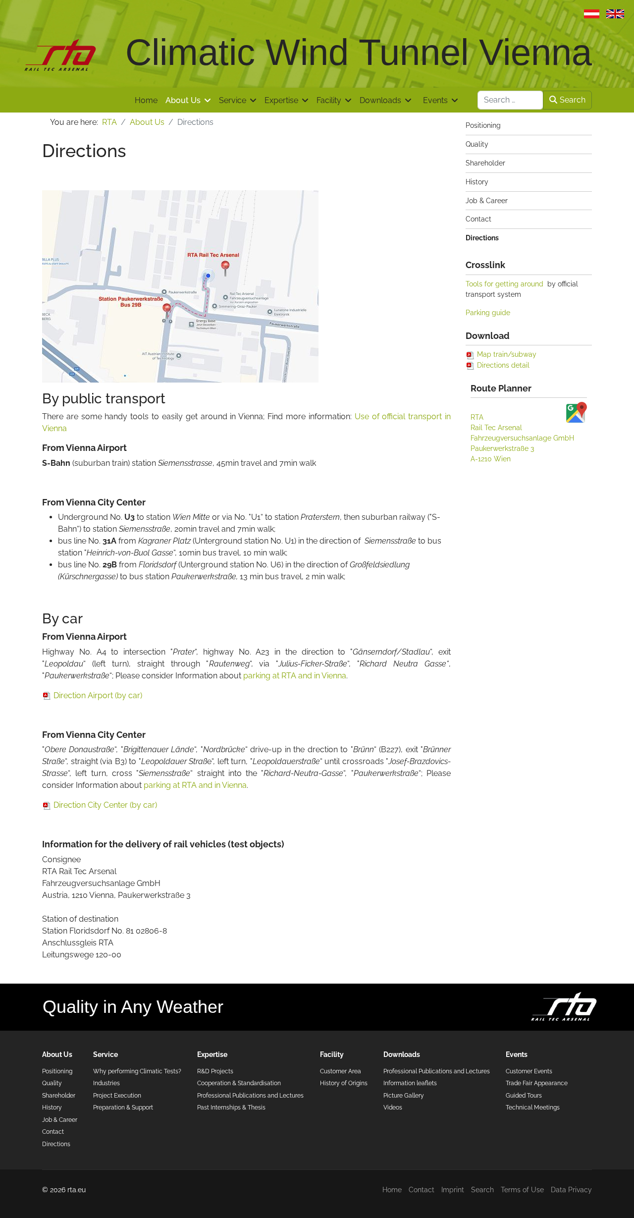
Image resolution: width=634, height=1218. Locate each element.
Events (435, 100)
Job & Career (487, 201)
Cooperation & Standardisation (239, 1083)
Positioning (483, 125)
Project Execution (117, 1095)
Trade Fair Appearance (537, 1083)
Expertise (281, 100)
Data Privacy (571, 1190)
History (477, 182)
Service (232, 100)
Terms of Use (522, 1190)
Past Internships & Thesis (231, 1107)
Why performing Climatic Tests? (137, 1071)
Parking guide (488, 313)
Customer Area (340, 1071)
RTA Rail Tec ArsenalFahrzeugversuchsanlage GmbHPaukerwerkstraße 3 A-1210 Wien (522, 438)
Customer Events (529, 1071)
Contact (478, 219)
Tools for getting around (504, 284)
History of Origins (344, 1083)
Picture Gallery (403, 1095)
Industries (106, 1083)
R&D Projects (215, 1071)
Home (146, 100)
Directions (482, 238)
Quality (477, 144)
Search (572, 100)
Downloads (380, 100)
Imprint (452, 1190)
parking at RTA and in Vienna (294, 675)
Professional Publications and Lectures (250, 1095)
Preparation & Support (123, 1107)
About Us (183, 100)
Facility (329, 100)
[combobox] (510, 100)
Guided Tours (524, 1095)
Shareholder (485, 163)
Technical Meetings (533, 1107)
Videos (392, 1107)
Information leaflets (410, 1083)
